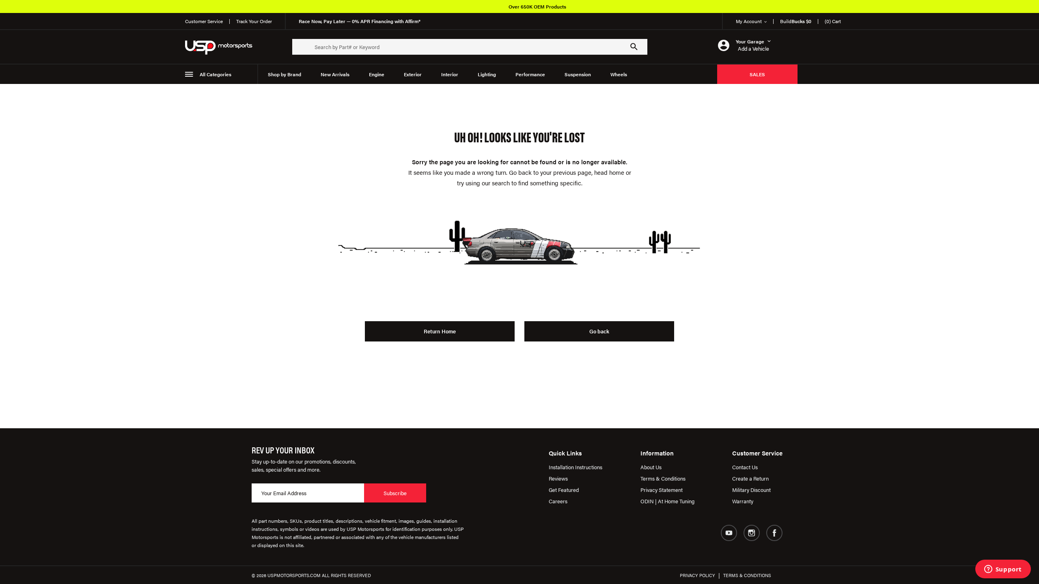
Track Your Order (254, 21)
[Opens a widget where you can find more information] (1003, 570)
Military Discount (751, 490)
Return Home (440, 331)
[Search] (634, 46)
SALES (757, 74)
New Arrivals (335, 74)
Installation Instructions (575, 467)
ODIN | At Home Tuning (667, 501)
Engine (376, 74)
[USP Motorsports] (224, 47)
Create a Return (750, 478)
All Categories (215, 74)
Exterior (413, 74)
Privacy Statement (661, 490)
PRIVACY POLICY (697, 575)
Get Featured (564, 490)
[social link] (729, 533)
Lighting (487, 74)
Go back (599, 331)
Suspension (578, 74)
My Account (749, 21)
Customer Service (204, 21)
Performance (530, 74)
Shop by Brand (284, 74)
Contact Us (745, 467)
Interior (449, 74)
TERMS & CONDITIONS (747, 575)
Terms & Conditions (662, 478)
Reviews (558, 478)
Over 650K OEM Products (537, 6)
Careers (558, 501)
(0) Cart (833, 21)
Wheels (618, 74)
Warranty (742, 501)
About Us (651, 467)
